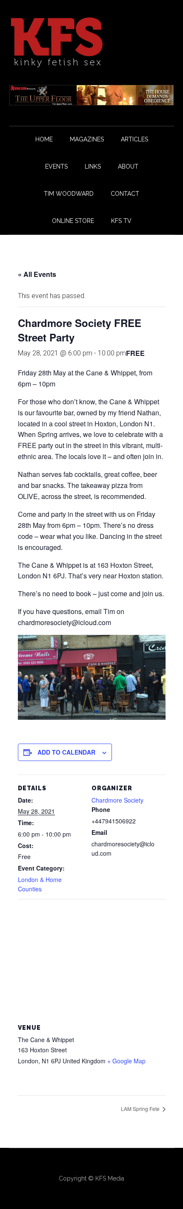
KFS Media (109, 1178)
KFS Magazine (91, 42)
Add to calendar (66, 752)
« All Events (37, 274)
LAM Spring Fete (141, 1108)
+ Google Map (126, 1061)
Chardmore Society (117, 800)
